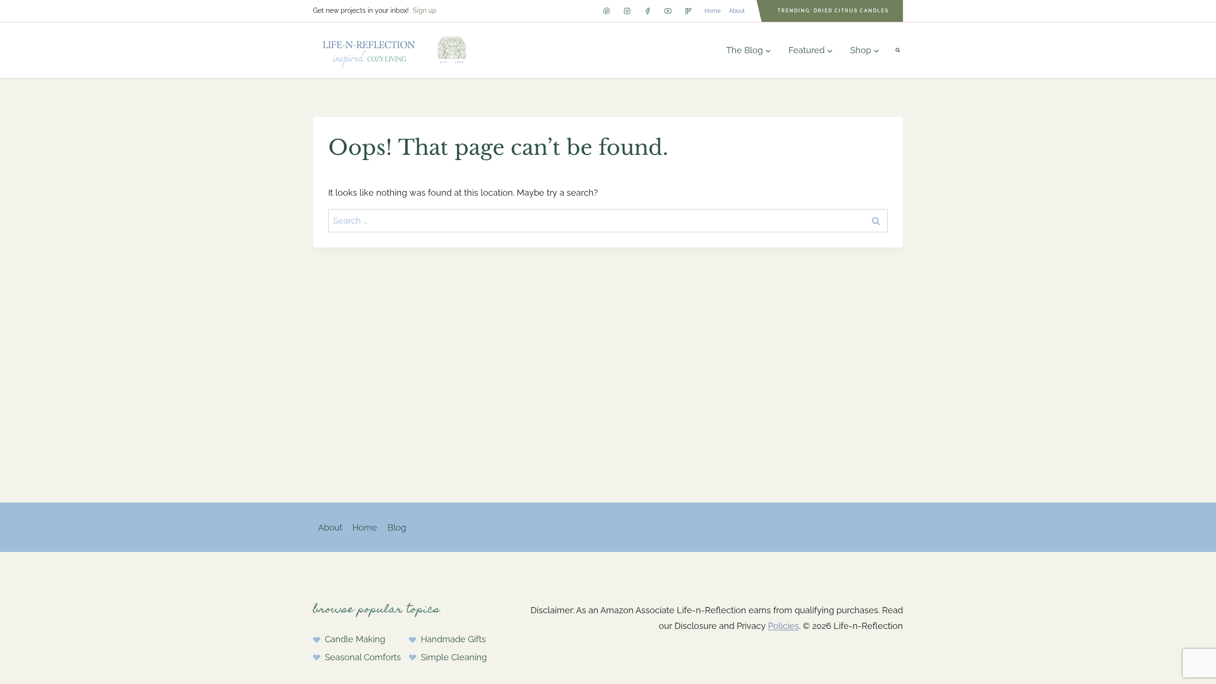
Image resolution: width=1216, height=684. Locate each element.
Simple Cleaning (454, 657)
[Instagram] (627, 11)
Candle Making (355, 639)
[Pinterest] (606, 11)
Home (712, 11)
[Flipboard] (688, 11)
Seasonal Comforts (363, 657)
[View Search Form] (897, 50)
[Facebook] (648, 11)
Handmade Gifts (453, 639)
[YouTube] (668, 11)
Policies (783, 626)
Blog (397, 527)
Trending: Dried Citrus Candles (833, 10)
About (737, 11)
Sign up (425, 10)
